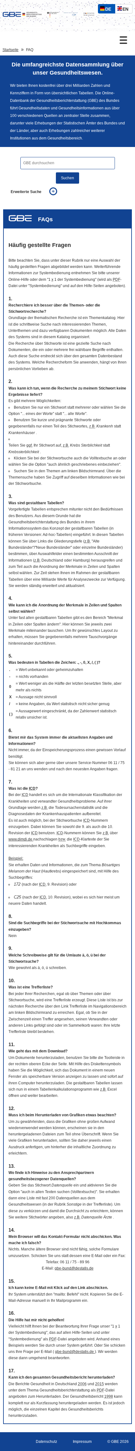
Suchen (67, 178)
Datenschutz (46, 1441)
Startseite (11, 50)
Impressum (82, 1441)
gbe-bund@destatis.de (74, 1268)
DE (109, 9)
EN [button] (127, 9)
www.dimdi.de (20, 839)
